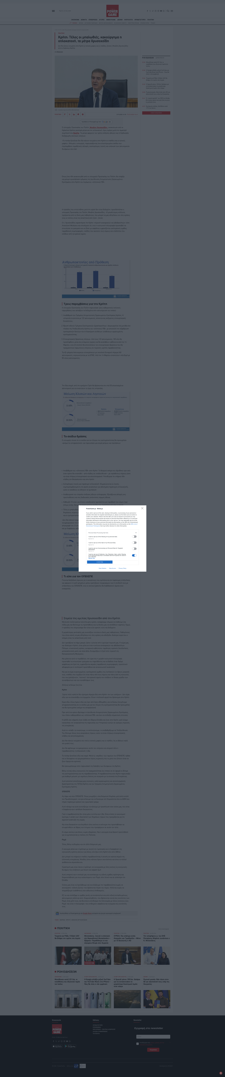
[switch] (134, 536)
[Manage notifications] (220, 1073)
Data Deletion (102, 568)
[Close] (143, 508)
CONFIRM (100, 562)
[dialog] (112, 538)
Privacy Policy (122, 568)
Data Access (112, 568)
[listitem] (112, 533)
